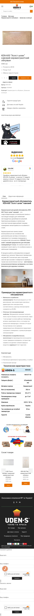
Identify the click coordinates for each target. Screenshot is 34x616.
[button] (3, 470)
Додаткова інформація (16, 196)
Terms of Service (4, 547)
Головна (4, 16)
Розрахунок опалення (11, 536)
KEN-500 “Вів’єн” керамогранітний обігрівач (25, 473)
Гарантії (24, 532)
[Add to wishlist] (13, 458)
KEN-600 (8, 85)
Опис (4, 196)
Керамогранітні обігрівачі (9, 18)
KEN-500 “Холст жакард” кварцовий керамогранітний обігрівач (8, 474)
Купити (14, 78)
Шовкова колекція (26, 18)
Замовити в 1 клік (25, 78)
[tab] (4, 196)
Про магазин (22, 528)
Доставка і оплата (13, 532)
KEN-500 (8, 479)
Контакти (17, 540)
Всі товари (11, 528)
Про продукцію (25, 536)
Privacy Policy (27, 545)
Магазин (11, 16)
